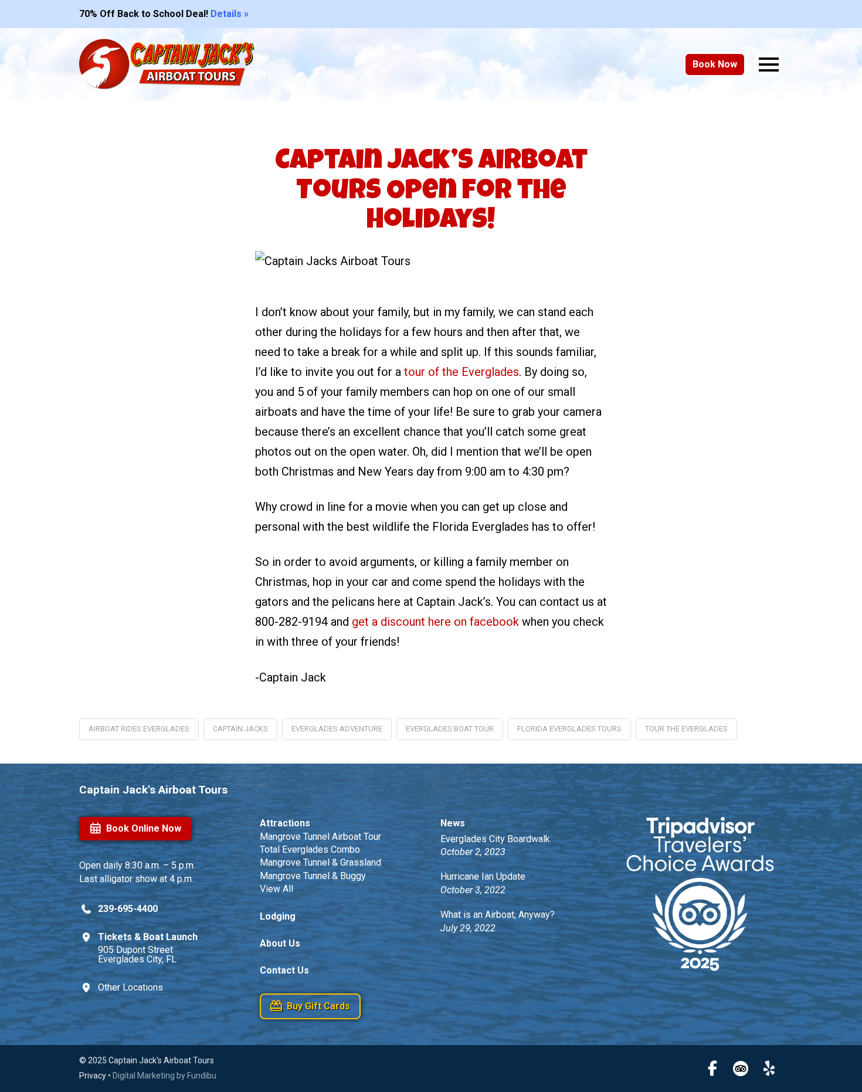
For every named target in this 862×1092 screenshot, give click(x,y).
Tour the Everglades (686, 728)
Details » (230, 13)
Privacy (92, 1075)
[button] (769, 64)
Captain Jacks (240, 728)
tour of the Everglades (461, 372)
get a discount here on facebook (435, 622)
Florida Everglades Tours (569, 728)
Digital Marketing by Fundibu (164, 1075)
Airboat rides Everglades (139, 728)
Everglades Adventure (336, 728)
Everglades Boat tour (450, 728)
